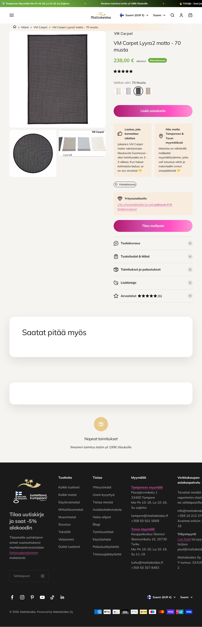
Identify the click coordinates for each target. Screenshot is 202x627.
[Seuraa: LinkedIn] (62, 597)
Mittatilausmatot (70, 509)
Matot (25, 27)
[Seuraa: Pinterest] (32, 597)
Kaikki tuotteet (69, 487)
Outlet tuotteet (69, 547)
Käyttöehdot (102, 539)
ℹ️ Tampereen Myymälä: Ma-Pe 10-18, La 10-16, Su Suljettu (35, 3)
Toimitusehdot (103, 532)
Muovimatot (67, 517)
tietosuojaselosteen (23, 553)
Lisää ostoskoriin (153, 111)
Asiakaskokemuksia (107, 509)
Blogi (96, 524)
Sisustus (64, 524)
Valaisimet (66, 539)
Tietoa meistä (103, 502)
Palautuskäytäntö (106, 547)
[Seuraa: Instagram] (22, 597)
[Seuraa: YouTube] (42, 597)
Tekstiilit (64, 532)
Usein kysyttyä (104, 495)
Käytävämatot (69, 502)
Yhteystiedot (102, 487)
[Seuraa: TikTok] (52, 597)
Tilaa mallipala (153, 226)
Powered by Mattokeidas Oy (55, 612)
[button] (123, 71)
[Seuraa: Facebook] (12, 597)
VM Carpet (40, 27)
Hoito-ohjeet (102, 517)
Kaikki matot (67, 495)
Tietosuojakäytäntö (107, 554)
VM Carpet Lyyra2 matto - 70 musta (75, 27)
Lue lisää (184, 539)
